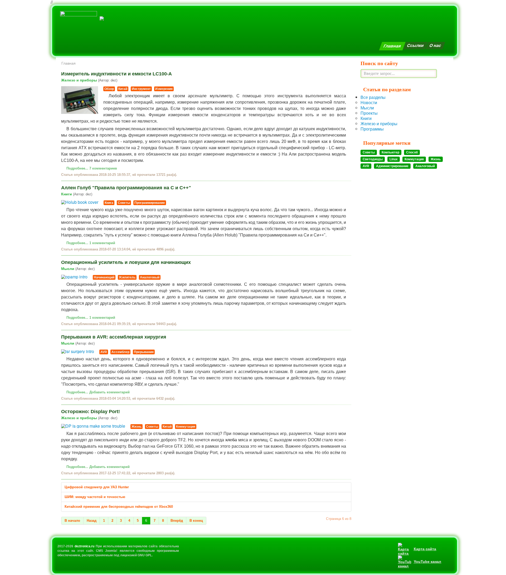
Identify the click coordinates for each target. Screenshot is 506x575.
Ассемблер (120, 352)
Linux (394, 159)
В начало (72, 521)
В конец (196, 521)
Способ (412, 152)
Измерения (164, 89)
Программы (372, 129)
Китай (122, 89)
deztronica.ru (84, 546)
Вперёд (177, 521)
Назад (91, 521)
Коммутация (185, 426)
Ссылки (415, 45)
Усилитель (127, 277)
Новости (369, 102)
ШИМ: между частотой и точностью (95, 497)
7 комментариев (103, 168)
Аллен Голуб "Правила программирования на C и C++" (126, 187)
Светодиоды (373, 159)
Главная (392, 46)
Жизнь (137, 426)
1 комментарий (102, 243)
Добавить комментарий (109, 392)
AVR (103, 352)
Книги (76, 194)
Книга (109, 203)
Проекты (369, 113)
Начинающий (104, 277)
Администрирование (392, 166)
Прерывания (144, 352)
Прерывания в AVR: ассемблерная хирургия (113, 337)
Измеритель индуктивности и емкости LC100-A (116, 73)
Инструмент (141, 89)
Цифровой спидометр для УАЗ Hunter (97, 487)
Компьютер (390, 152)
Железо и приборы (89, 80)
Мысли (78, 269)
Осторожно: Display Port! (90, 411)
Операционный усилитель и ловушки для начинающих (126, 262)
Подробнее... (77, 168)
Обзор (109, 89)
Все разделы (373, 97)
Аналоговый (149, 277)
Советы (124, 203)
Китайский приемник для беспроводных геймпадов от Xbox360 (119, 507)
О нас (435, 45)
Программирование (149, 203)
